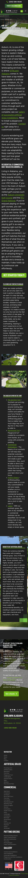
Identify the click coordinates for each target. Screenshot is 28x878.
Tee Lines (6, 841)
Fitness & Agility (8, 805)
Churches (6, 773)
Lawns (10, 506)
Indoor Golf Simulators (10, 844)
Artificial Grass (12, 764)
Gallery (8, 848)
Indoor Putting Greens (10, 837)
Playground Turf (14, 430)
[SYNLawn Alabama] (9, 11)
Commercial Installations (10, 852)
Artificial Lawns (8, 769)
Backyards (7, 771)
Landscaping (7, 776)
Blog (5, 759)
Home (5, 755)
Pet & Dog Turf (8, 768)
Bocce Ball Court (8, 796)
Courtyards (7, 800)
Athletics (6, 782)
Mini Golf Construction (10, 839)
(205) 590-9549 (15, 2)
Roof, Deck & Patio (9, 784)
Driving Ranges (8, 842)
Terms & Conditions (14, 875)
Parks (5, 821)
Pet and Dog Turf (14, 400)
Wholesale (7, 828)
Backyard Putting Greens (11, 835)
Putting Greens (13, 478)
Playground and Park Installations (13, 857)
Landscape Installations (10, 855)
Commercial (10, 787)
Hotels (5, 826)
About (5, 757)
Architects (6, 794)
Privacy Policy (24, 873)
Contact (6, 760)
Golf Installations (8, 853)
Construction (7, 859)
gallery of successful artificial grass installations (13, 115)
